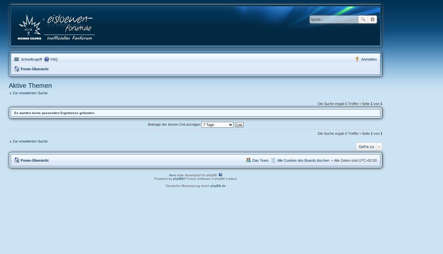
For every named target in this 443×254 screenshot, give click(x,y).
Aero (172, 175)
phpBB (178, 178)
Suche (363, 19)
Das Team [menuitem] (260, 160)
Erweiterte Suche (372, 19)
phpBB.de (218, 186)
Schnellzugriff (31, 59)
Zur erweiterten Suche (30, 93)
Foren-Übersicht (35, 69)
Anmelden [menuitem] (369, 59)
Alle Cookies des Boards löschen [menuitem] (303, 160)
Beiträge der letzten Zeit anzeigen (174, 124)
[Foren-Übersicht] (57, 26)
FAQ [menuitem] (54, 59)
